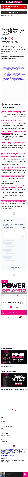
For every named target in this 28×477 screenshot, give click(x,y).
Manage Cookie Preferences (7, 455)
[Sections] (2, 2)
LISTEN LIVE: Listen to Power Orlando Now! (10, 7)
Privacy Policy (12, 451)
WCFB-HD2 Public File (6, 426)
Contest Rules (4, 421)
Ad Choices (12, 452)
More (12, 15)
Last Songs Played (5, 15)
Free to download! (6, 366)
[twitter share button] (6, 38)
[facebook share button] (2, 38)
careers (22, 452)
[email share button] (9, 38)
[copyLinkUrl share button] (12, 38)
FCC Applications (5, 428)
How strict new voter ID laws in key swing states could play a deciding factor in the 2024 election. (13, 122)
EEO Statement (5, 424)
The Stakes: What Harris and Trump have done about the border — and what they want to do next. (13, 187)
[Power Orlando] (14, 2)
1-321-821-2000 (14, 312)
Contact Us (4, 419)
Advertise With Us (5, 435)
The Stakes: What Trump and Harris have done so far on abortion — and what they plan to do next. (13, 201)
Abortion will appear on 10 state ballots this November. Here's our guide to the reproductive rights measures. (13, 155)
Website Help (4, 441)
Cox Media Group (9, 449)
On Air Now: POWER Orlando (14, 291)
